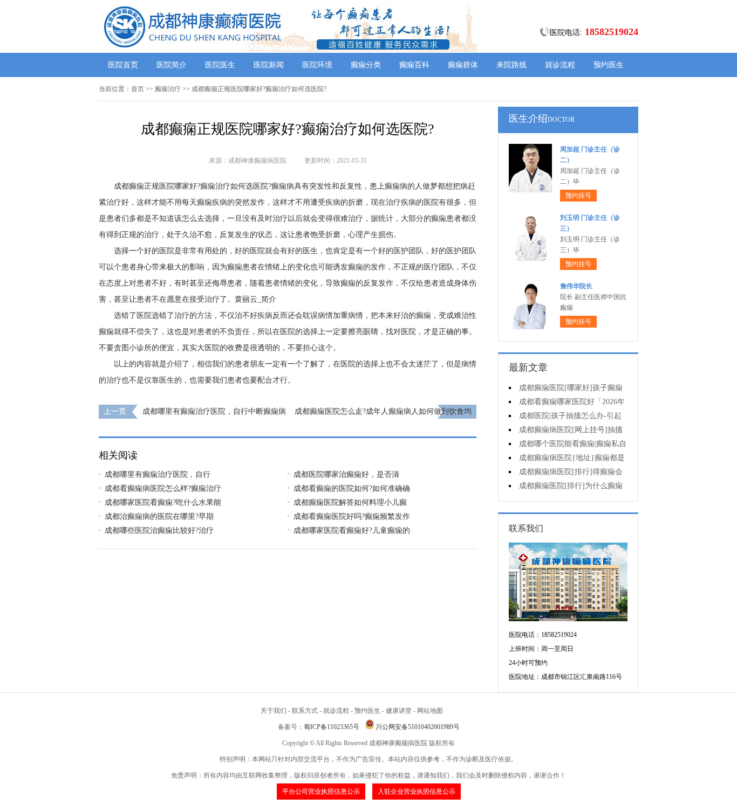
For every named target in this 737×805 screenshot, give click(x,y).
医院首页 (123, 65)
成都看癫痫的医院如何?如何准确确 (352, 488)
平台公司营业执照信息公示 (321, 791)
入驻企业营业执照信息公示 (416, 791)
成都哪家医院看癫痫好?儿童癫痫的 (352, 530)
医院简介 (171, 65)
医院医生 (220, 65)
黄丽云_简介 (255, 299)
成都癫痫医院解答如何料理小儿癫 (350, 502)
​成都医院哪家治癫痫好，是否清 (346, 474)
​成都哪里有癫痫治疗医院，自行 (157, 474)
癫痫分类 (366, 65)
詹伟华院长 (576, 286)
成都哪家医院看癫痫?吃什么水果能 (163, 502)
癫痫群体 (463, 65)
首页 (137, 89)
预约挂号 (578, 195)
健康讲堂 (399, 710)
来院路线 (511, 65)
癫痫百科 (414, 65)
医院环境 (317, 65)
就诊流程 (560, 65)
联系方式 (305, 710)
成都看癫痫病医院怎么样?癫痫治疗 (163, 488)
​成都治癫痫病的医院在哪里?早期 (159, 516)
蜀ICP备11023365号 (331, 727)
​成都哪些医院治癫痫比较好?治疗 (159, 530)
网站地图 (430, 710)
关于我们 (273, 710)
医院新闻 (269, 65)
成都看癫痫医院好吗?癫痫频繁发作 (352, 516)
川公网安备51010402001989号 (418, 727)
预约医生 (608, 65)
